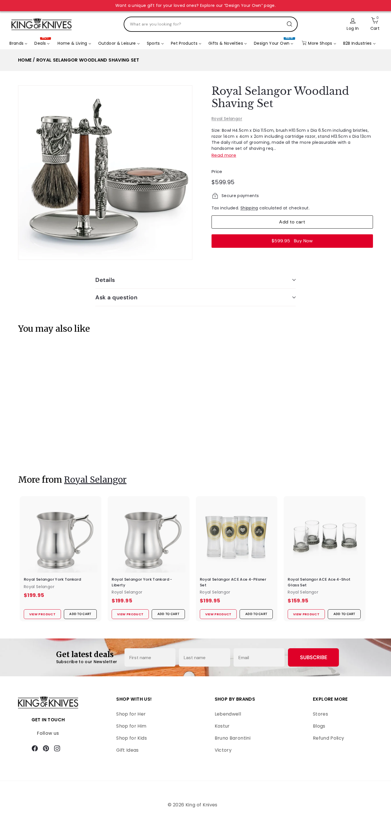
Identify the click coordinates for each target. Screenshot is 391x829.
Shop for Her (131, 714)
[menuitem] (18, 43)
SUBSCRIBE (313, 657)
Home (24, 60)
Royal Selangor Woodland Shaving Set (87, 60)
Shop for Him (131, 726)
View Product (39, 449)
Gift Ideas (127, 750)
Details (105, 280)
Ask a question (116, 297)
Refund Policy (328, 738)
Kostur (222, 726)
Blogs (319, 726)
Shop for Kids (131, 738)
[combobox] (211, 24)
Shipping (249, 208)
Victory (223, 750)
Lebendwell (228, 714)
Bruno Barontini (232, 738)
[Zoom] (105, 173)
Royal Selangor (227, 118)
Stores (320, 714)
